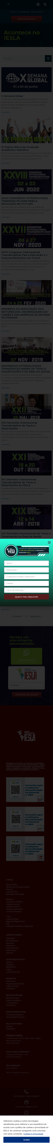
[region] (26, 1130)
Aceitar (26, 1140)
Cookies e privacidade (33, 1134)
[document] (26, 572)
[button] (49, 542)
